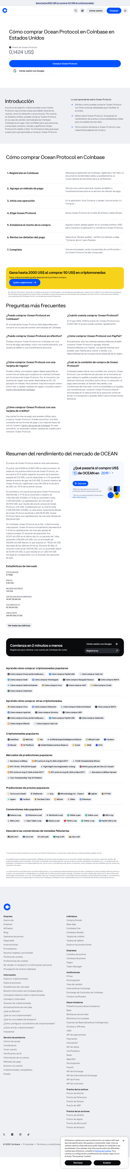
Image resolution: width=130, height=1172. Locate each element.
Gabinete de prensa (13, 936)
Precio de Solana (75, 1101)
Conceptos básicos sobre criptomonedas (24, 995)
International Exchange (78, 988)
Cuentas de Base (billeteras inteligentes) (87, 1022)
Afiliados (8, 928)
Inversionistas (11, 944)
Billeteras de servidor (78, 1014)
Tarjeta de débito (75, 940)
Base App (71, 924)
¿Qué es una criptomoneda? (17, 1015)
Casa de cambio (74, 984)
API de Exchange (75, 1071)
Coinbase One (73, 928)
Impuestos (9, 1031)
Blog (6, 932)
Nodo (69, 1055)
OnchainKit (72, 1043)
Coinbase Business (76, 958)
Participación (73, 980)
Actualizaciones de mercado (18, 1007)
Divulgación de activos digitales (20, 969)
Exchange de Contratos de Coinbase (85, 992)
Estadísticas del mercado (16, 987)
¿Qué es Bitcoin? (12, 1011)
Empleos (8, 924)
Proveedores (10, 948)
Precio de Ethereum (77, 1097)
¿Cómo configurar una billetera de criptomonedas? (29, 1023)
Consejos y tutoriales (14, 999)
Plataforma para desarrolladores (83, 1006)
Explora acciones (12, 983)
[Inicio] (5, 10)
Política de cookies (13, 957)
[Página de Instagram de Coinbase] (20, 1134)
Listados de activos (76, 954)
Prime (70, 976)
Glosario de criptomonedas (17, 1003)
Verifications (73, 1051)
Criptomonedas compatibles (18, 1070)
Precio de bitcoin (75, 1093)
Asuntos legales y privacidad (18, 952)
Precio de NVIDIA (75, 1115)
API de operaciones (76, 1034)
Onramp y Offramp (76, 1026)
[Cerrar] (123, 1140)
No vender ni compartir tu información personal (28, 965)
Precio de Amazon (76, 1127)
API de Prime (73, 1079)
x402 (69, 1030)
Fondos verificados (76, 996)
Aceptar (107, 1162)
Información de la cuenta (16, 1057)
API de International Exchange (82, 1075)
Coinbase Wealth (75, 932)
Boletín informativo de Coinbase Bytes (23, 991)
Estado (7, 1074)
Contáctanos (10, 1045)
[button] (125, 11)
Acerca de (9, 920)
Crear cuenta (10, 1049)
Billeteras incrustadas (78, 1018)
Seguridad (9, 940)
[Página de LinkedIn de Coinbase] (12, 1134)
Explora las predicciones (79, 944)
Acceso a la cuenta (13, 1065)
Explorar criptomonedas (16, 978)
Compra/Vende (74, 920)
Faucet (70, 1067)
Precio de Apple (75, 1119)
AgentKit (71, 1059)
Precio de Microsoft (77, 1123)
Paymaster (72, 1039)
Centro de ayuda (12, 1041)
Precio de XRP (74, 1105)
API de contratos (75, 1083)
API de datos (73, 1047)
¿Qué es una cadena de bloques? (20, 1019)
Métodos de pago (12, 1061)
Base (69, 1010)
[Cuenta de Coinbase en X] (4, 1134)
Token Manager (74, 966)
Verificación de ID (13, 1053)
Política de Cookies (103, 1151)
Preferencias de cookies (16, 961)
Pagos (70, 962)
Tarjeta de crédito (75, 936)
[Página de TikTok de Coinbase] (28, 1134)
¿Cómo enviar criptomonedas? (19, 1027)
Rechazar (78, 1162)
